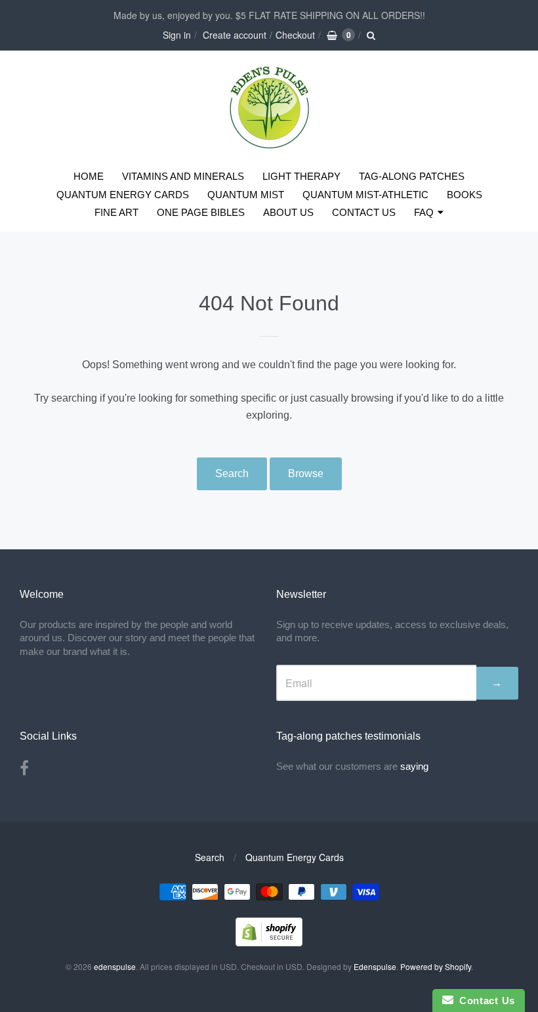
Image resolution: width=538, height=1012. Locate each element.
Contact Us (484, 1000)
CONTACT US (364, 212)
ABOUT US (288, 212)
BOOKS (464, 194)
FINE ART (116, 212)
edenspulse (115, 966)
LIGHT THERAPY (301, 176)
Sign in (177, 34)
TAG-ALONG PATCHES (412, 176)
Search (232, 473)
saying (415, 766)
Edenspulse (375, 966)
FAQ (424, 212)
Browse (305, 473)
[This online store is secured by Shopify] (269, 942)
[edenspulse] (269, 146)
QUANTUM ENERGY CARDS (122, 194)
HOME (88, 176)
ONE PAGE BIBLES (201, 212)
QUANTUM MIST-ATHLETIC (365, 194)
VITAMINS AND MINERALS (183, 176)
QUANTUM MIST (245, 194)
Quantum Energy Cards (294, 857)
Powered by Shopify (435, 966)
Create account (234, 34)
